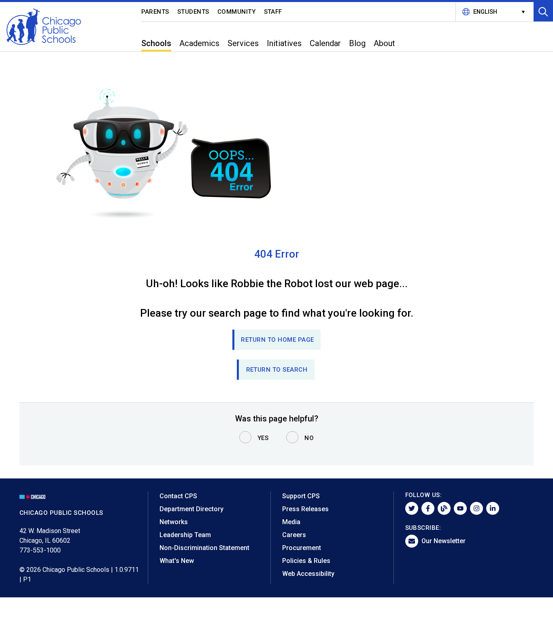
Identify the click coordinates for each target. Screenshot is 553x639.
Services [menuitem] (243, 43)
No (309, 438)
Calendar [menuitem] (325, 43)
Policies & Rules (306, 561)
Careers (294, 535)
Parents (155, 11)
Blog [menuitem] (357, 43)
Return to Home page (277, 339)
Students (193, 11)
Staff (273, 11)
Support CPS (301, 496)
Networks (174, 522)
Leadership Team (185, 535)
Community (236, 11)
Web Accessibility (308, 574)
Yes (263, 438)
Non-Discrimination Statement (204, 548)
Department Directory (191, 509)
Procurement (301, 548)
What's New (177, 561)
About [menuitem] (384, 43)
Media (291, 522)
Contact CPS (178, 496)
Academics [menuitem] (199, 43)
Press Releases (305, 509)
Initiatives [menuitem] (284, 43)
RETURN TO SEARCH (277, 369)
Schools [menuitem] (156, 43)
